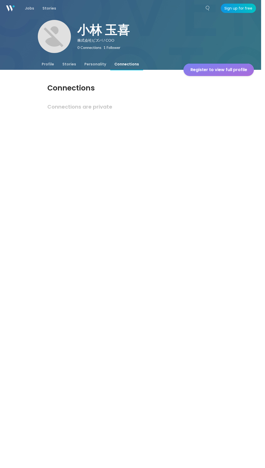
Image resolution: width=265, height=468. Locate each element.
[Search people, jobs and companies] (208, 8)
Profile (48, 64)
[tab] (48, 64)
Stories (69, 64)
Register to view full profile (218, 70)
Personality (95, 64)
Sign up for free (238, 8)
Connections (126, 64)
